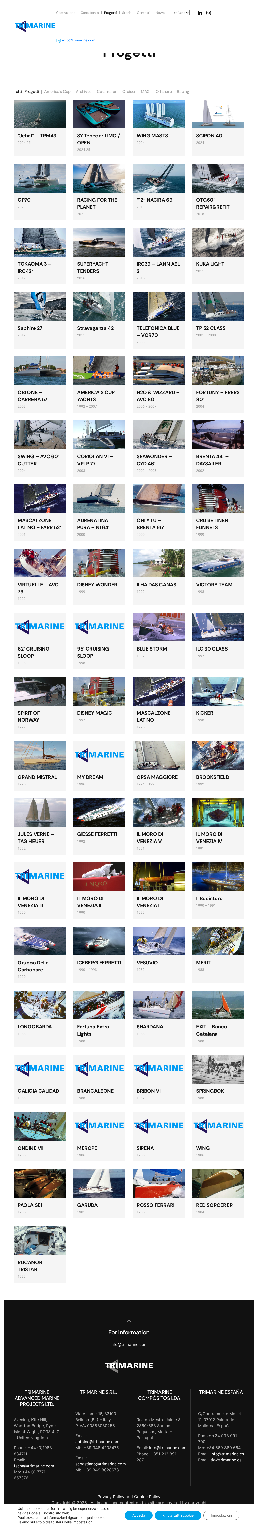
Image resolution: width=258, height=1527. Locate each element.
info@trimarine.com (78, 40)
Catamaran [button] (107, 91)
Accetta (138, 1515)
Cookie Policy (147, 1496)
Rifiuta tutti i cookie (178, 1515)
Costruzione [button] (65, 12)
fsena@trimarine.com (34, 1465)
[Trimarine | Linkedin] (199, 12)
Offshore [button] (164, 91)
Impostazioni (221, 1515)
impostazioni (83, 1522)
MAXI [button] (145, 91)
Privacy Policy (111, 1496)
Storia (127, 12)
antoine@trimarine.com (97, 1441)
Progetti (110, 12)
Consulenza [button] (90, 12)
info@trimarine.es (227, 1453)
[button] (129, 1321)
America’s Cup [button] (57, 91)
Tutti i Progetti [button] (26, 91)
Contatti (143, 12)
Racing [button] (183, 91)
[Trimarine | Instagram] (208, 12)
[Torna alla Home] (35, 26)
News (160, 12)
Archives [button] (83, 91)
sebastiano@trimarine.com (100, 1463)
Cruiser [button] (129, 91)
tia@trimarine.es (226, 1459)
